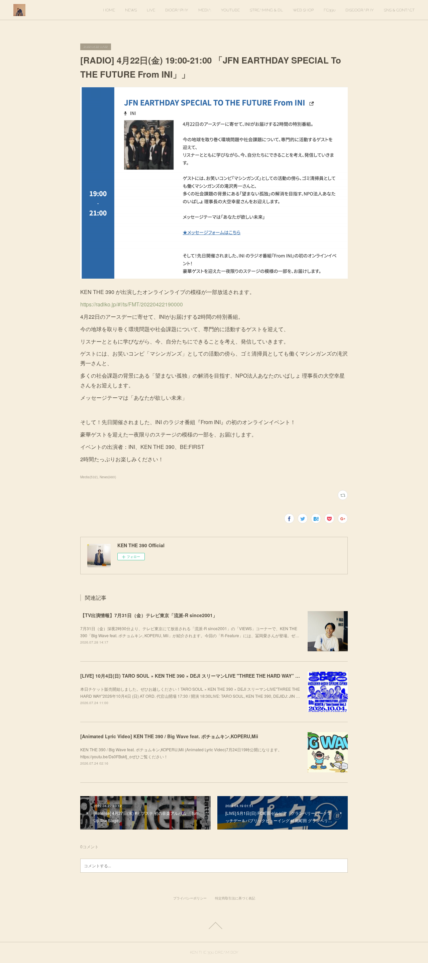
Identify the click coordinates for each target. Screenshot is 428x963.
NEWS (131, 10)
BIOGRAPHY (176, 10)
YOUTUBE (230, 10)
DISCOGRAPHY (359, 10)
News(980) (108, 477)
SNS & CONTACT (399, 10)
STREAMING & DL (266, 10)
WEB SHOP (303, 10)
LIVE (151, 10)
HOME (109, 10)
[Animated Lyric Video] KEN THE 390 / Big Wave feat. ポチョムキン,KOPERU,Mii (169, 736)
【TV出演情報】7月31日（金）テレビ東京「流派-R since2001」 (148, 615)
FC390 (329, 10)
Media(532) (89, 477)
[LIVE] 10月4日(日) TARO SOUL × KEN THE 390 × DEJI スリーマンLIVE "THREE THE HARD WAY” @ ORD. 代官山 (204, 675)
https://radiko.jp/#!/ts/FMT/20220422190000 (131, 304)
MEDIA (204, 10)
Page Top (214, 925)
